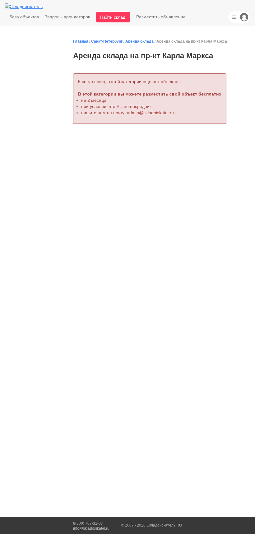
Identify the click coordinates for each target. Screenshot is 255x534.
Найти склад (112, 17)
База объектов (24, 16)
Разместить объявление (161, 16)
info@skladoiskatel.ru (91, 528)
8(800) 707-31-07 (88, 523)
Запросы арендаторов (67, 16)
